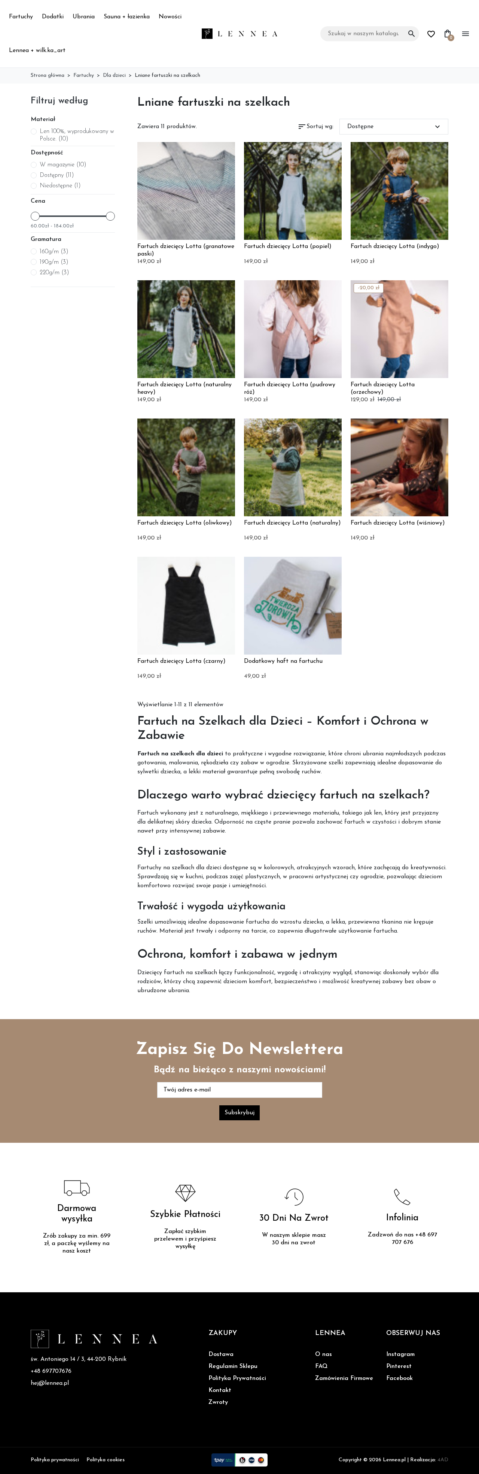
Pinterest (399, 1366)
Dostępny (57, 175)
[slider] (35, 216)
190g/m (54, 262)
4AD (442, 1460)
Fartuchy (21, 17)
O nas (323, 1354)
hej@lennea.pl (50, 1383)
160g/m (54, 252)
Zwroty (218, 1402)
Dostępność (47, 153)
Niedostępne (60, 186)
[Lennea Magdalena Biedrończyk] (240, 33)
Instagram (400, 1354)
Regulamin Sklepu (232, 1366)
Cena (38, 201)
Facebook (399, 1378)
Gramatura (46, 239)
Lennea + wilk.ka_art (37, 51)
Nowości (170, 17)
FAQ (321, 1366)
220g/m (54, 273)
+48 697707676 (51, 1371)
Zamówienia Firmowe (344, 1378)
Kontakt (219, 1390)
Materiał (43, 120)
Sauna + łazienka (127, 17)
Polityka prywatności (55, 1460)
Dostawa (221, 1354)
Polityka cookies (105, 1460)
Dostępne (394, 126)
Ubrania (84, 17)
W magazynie (63, 165)
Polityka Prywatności (237, 1378)
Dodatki (53, 17)
